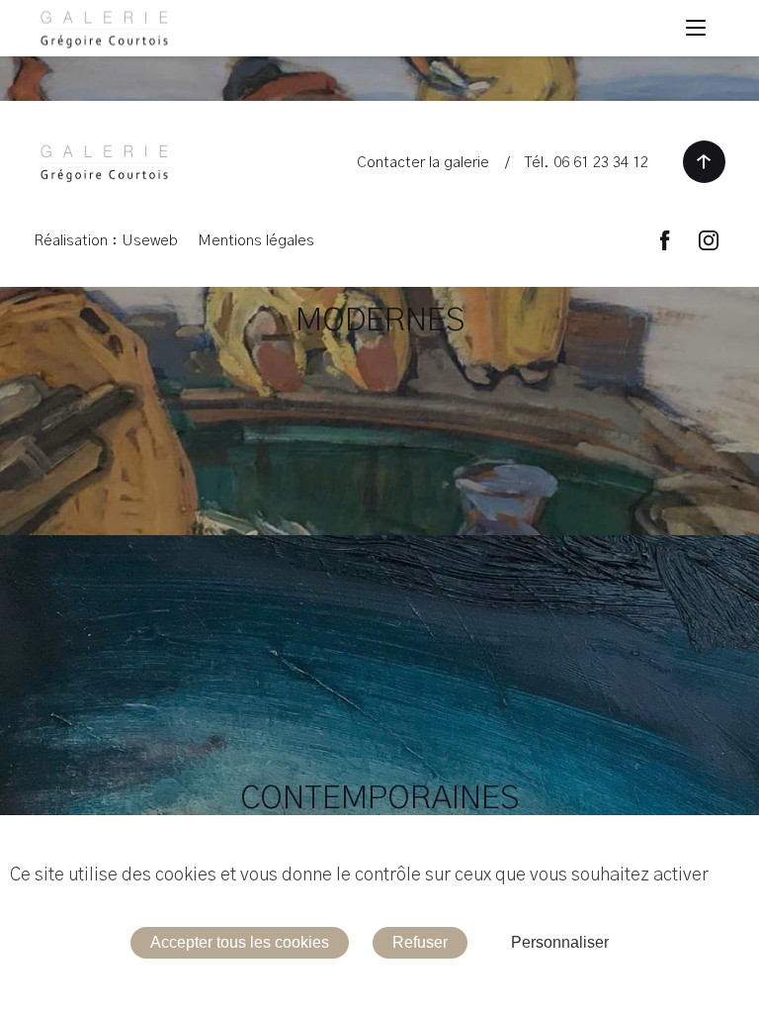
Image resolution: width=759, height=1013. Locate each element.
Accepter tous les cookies (239, 942)
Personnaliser (560, 942)
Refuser (420, 942)
